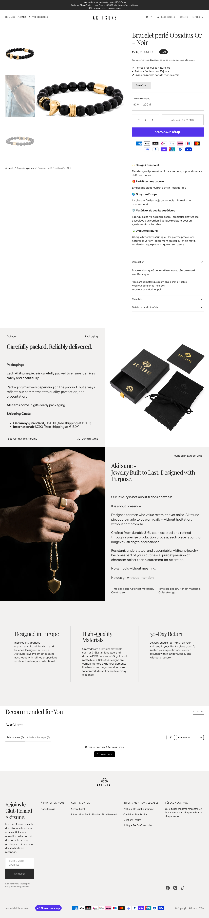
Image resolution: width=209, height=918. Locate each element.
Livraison (154, 60)
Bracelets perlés (25, 168)
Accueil (9, 168)
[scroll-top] (201, 910)
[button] (166, 16)
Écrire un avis (104, 754)
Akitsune (193, 908)
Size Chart (141, 85)
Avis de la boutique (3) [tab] (38, 737)
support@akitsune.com (17, 908)
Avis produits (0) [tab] (15, 737)
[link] (104, 782)
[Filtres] (171, 737)
